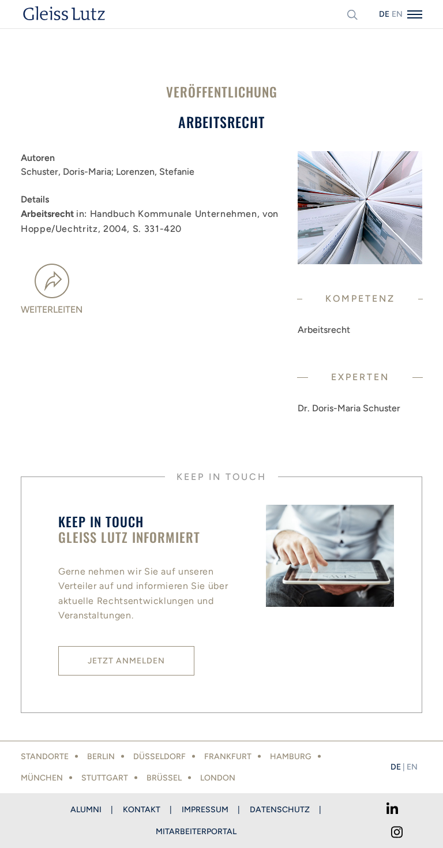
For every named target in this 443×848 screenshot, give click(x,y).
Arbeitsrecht (324, 329)
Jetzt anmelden (126, 661)
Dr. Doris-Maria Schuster (349, 408)
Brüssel (164, 778)
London (217, 778)
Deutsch (384, 14)
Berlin (101, 756)
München (42, 778)
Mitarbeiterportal (196, 831)
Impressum (205, 810)
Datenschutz (280, 810)
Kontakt (141, 810)
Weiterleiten (51, 309)
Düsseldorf (159, 756)
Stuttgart (104, 778)
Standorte (45, 756)
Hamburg (290, 756)
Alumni (86, 810)
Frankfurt (227, 756)
